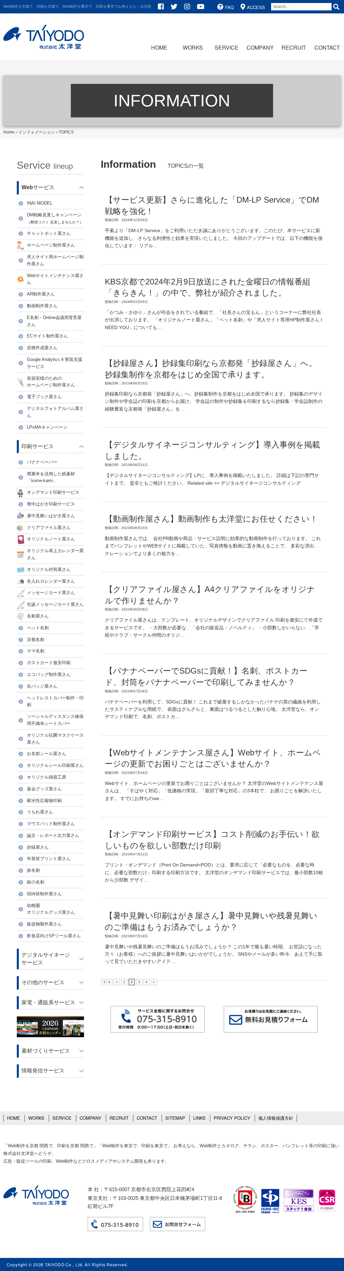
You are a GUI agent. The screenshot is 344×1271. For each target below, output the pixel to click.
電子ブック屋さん (44, 396)
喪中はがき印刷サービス (51, 504)
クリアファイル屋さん (49, 527)
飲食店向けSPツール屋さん (54, 935)
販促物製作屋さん (44, 923)
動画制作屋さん (42, 305)
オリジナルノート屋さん (51, 538)
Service (227, 47)
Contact (327, 47)
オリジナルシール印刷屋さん (55, 765)
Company (260, 47)
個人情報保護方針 (275, 1118)
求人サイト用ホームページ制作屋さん (55, 260)
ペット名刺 (38, 627)
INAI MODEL (39, 203)
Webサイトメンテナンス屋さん (55, 279)
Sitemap (175, 1118)
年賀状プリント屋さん (49, 858)
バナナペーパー (42, 462)
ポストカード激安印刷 (49, 662)
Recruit (294, 47)
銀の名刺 (35, 882)
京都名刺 (35, 639)
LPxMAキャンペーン (47, 427)
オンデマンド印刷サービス (53, 492)
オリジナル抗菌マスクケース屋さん (55, 739)
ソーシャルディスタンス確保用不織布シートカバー (55, 720)
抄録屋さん (38, 847)
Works (193, 47)
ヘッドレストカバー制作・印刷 (55, 701)
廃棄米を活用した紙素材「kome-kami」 (51, 477)
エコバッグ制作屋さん (49, 674)
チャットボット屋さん (49, 233)
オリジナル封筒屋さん (49, 569)
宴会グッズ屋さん (44, 788)
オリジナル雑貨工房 (46, 777)
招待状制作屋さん (44, 893)
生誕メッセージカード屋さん (55, 604)
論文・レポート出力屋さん (53, 835)
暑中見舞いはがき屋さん (51, 515)
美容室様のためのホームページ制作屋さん (51, 382)
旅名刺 (33, 870)
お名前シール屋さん (46, 753)
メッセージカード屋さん (51, 592)
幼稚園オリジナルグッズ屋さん (51, 909)
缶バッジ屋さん (42, 686)
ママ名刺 (35, 650)
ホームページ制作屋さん (51, 245)
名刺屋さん (38, 616)
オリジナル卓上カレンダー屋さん (55, 554)
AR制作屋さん (41, 294)
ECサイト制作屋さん (47, 335)
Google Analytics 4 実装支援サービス (54, 363)
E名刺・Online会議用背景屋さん (54, 321)
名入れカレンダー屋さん (51, 581)
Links (199, 1118)
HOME (159, 47)
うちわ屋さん (40, 811)
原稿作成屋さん (42, 347)
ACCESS (256, 7)
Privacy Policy (232, 1118)
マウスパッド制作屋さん (51, 823)
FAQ (229, 7)
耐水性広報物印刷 (44, 800)
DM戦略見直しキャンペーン (55, 218)
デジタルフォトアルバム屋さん (55, 412)
